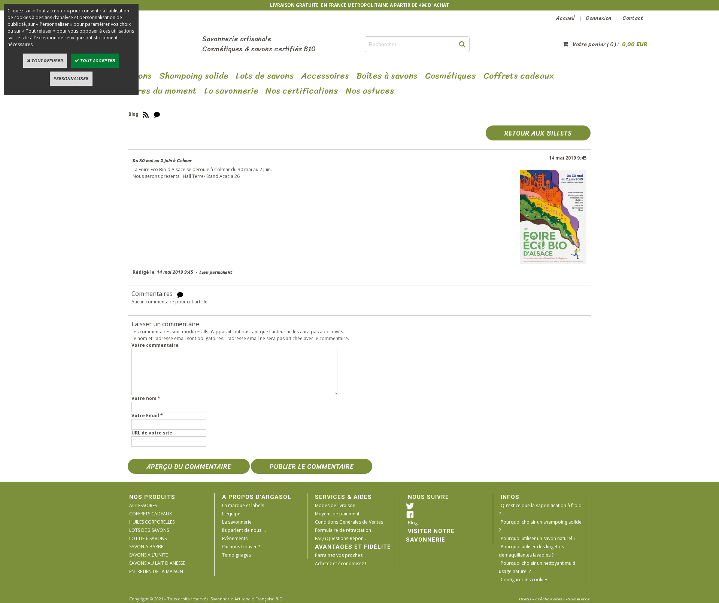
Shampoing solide (193, 76)
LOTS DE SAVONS (265, 76)
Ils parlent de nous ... (244, 530)
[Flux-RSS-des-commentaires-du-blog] (157, 114)
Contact (632, 18)
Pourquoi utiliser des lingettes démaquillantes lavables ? (531, 550)
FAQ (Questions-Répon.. (340, 538)
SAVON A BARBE (146, 546)
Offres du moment (160, 91)
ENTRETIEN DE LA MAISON (156, 571)
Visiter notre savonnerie (430, 535)
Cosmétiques (450, 76)
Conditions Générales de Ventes (349, 522)
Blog (413, 522)
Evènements (235, 538)
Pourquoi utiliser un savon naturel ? (538, 538)
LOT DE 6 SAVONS (148, 538)
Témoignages (236, 555)
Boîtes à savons (387, 76)
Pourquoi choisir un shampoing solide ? (540, 526)
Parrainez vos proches (338, 555)
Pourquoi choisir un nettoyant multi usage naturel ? (537, 567)
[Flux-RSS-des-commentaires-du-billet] (180, 294)
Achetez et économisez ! (340, 563)
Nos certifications (302, 91)
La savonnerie (237, 522)
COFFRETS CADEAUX (150, 513)
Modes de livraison (335, 505)
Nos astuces (370, 91)
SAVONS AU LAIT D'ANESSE (157, 563)
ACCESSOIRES (143, 505)
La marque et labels (243, 505)
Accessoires (325, 76)
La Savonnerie (231, 91)
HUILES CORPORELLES (152, 522)
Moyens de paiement (337, 513)
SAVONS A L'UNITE (148, 555)
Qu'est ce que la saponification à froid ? (540, 509)
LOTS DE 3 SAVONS (149, 530)
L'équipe (231, 513)
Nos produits (152, 497)
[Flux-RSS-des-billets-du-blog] (145, 114)
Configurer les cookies (524, 579)
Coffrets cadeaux (518, 76)
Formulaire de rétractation (343, 530)
